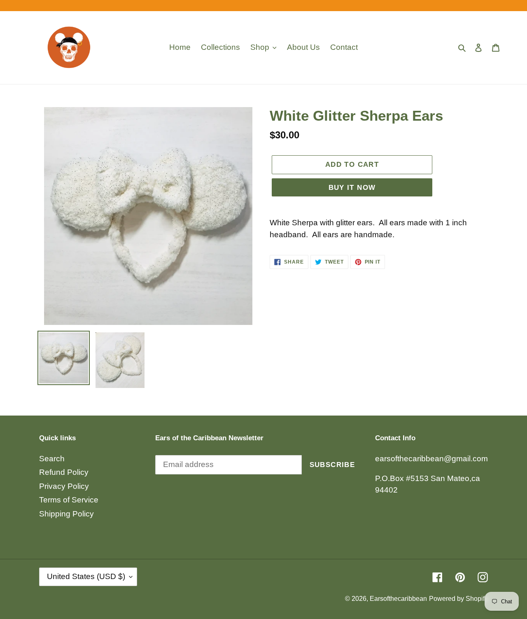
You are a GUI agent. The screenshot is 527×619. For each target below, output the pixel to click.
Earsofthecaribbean (398, 598)
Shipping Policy (66, 513)
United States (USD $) (86, 576)
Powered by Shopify (458, 598)
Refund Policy (64, 472)
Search (52, 458)
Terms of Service (68, 499)
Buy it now (352, 188)
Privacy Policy (64, 486)
